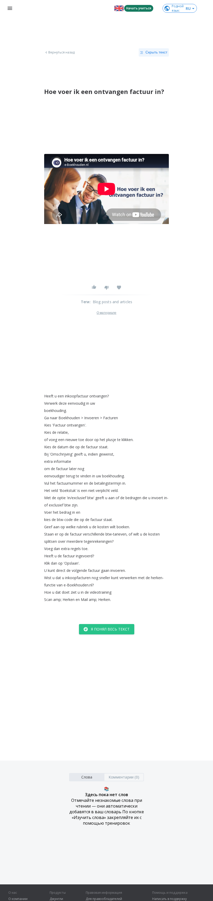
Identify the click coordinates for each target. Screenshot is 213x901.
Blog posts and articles (112, 301)
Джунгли (56, 899)
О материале (106, 313)
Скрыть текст (156, 52)
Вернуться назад (61, 52)
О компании (18, 899)
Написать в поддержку (169, 899)
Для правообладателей (104, 899)
